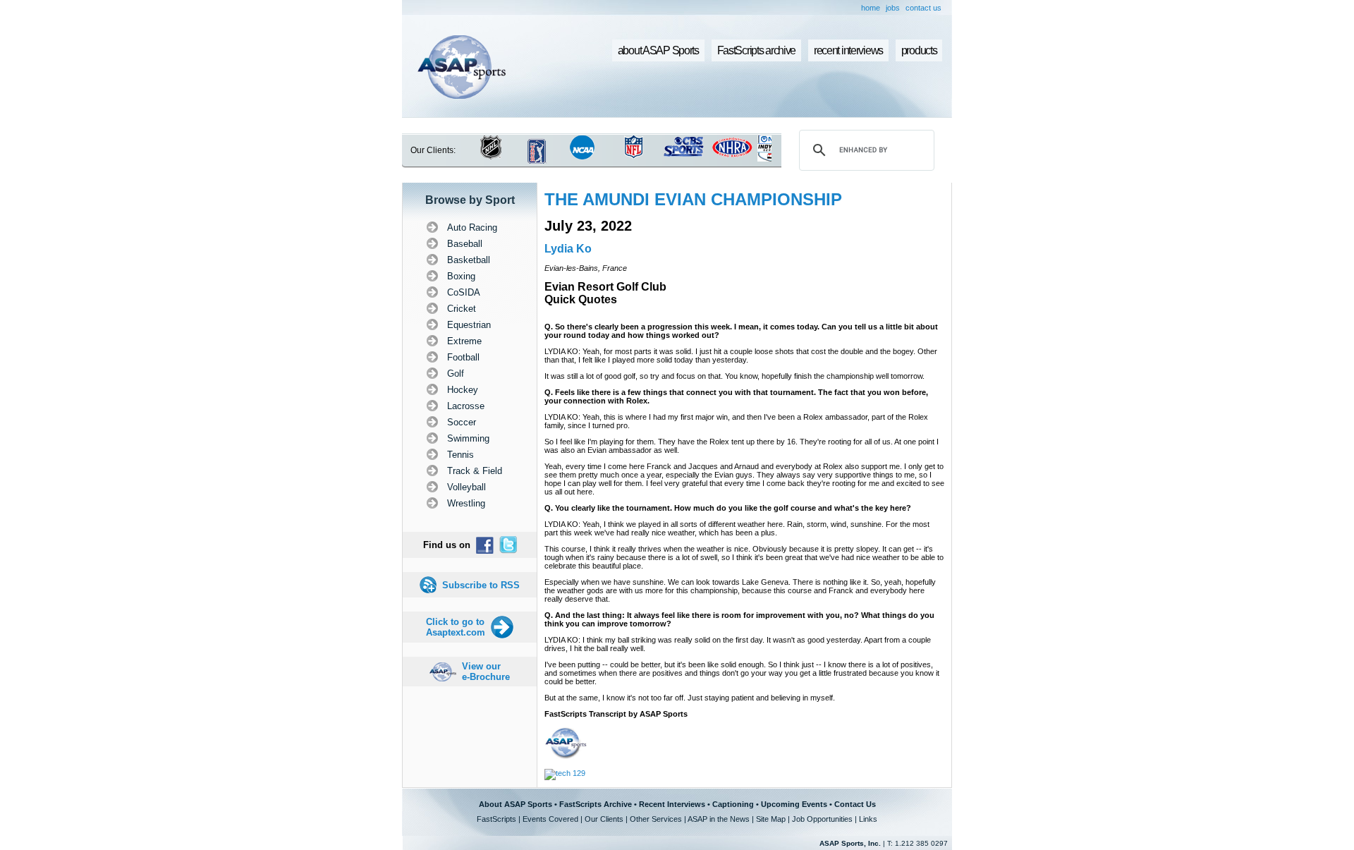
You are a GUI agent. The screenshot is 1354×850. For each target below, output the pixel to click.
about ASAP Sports (658, 50)
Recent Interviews (672, 804)
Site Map (771, 819)
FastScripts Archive (595, 804)
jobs (893, 8)
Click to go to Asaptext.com (455, 627)
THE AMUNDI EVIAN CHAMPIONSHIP (693, 199)
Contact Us (855, 804)
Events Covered (550, 819)
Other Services (656, 819)
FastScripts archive (756, 50)
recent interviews (848, 50)
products (919, 50)
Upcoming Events (794, 804)
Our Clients (604, 819)
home (870, 8)
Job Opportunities (822, 819)
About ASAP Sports (515, 804)
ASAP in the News (719, 819)
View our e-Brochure (486, 671)
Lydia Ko (568, 249)
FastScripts (496, 819)
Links (868, 819)
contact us (923, 8)
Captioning (733, 804)
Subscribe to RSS (481, 585)
